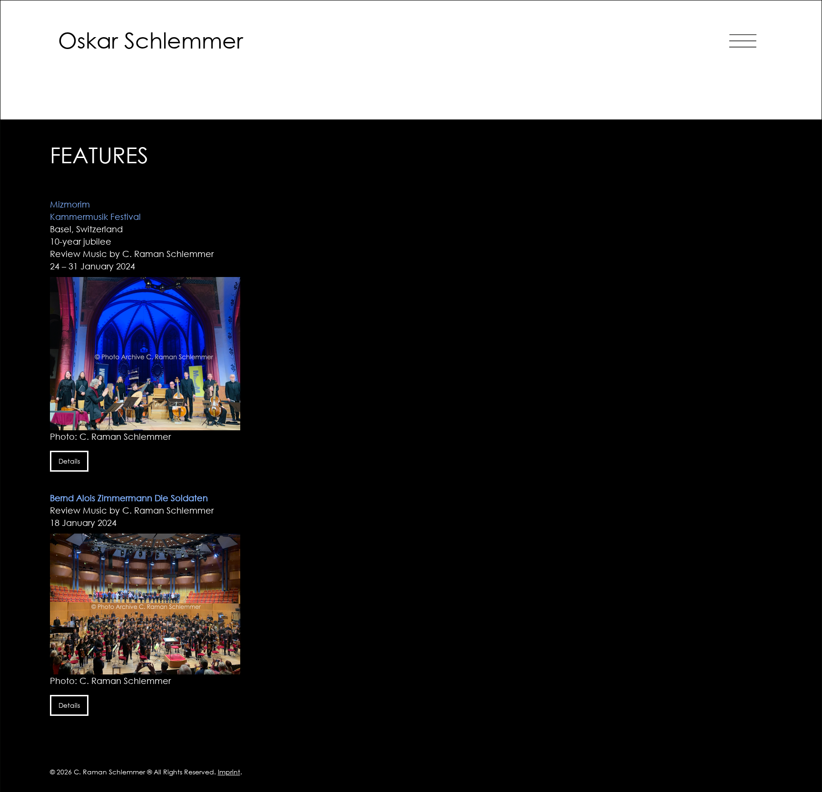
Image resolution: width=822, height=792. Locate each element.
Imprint (229, 771)
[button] (742, 40)
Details (69, 460)
